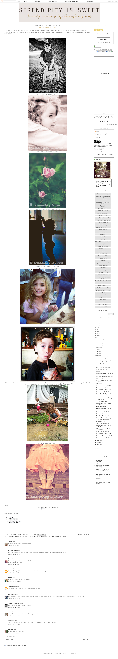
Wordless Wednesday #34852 (103, 386)
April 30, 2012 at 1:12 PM (14, 590)
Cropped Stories (12, 569)
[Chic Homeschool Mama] (48, 509)
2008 (96, 453)
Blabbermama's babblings (16, 536)
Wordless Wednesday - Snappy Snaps (104, 403)
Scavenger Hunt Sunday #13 (103, 437)
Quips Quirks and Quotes (102, 263)
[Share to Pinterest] (45, 535)
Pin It (6, 505)
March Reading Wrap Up (101, 477)
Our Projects (102, 248)
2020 (96, 321)
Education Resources (101, 213)
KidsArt (102, 234)
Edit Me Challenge (100, 421)
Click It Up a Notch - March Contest (104, 436)
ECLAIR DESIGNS (56, 653)
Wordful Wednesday (102, 288)
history (102, 299)
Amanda (10, 541)
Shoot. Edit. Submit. (101, 378)
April (97, 355)
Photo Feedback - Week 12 (102, 357)
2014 (96, 333)
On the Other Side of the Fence (103, 365)
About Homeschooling (102, 194)
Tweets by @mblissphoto (100, 138)
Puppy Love (102, 260)
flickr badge (114, 124)
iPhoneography (100, 363)
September (99, 345)
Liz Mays (10, 577)
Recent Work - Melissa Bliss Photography (102, 466)
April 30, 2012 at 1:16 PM (14, 598)
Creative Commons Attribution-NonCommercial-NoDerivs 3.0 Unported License (103, 146)
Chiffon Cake (99, 461)
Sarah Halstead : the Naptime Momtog (103, 475)
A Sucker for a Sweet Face (102, 423)
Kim (9, 559)
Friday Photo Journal (102, 222)
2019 (96, 323)
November (99, 341)
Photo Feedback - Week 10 (102, 388)
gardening (101, 297)
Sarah (19, 383)
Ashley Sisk (11, 612)
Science (102, 270)
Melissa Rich (108, 143)
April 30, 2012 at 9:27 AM (14, 554)
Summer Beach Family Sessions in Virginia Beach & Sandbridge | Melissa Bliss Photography (104, 469)
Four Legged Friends (102, 218)
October (98, 343)
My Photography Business (72, 1)
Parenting (101, 253)
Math (102, 239)
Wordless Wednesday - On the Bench (103, 425)
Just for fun (101, 232)
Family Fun (101, 215)
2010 (96, 449)
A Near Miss (99, 383)
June (97, 351)
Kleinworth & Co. (100, 460)
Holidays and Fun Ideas (101, 227)
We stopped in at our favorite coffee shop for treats (48, 268)
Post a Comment (11, 636)
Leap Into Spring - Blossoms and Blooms (104, 381)
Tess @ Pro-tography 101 (14, 603)
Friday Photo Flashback (102, 220)
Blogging (102, 206)
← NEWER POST (9, 639)
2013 (96, 335)
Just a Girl (98, 371)
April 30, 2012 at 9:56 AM (14, 564)
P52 (102, 251)
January (98, 444)
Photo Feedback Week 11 (102, 369)
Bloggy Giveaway (102, 208)
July (97, 349)
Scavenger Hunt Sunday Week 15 (104, 392)
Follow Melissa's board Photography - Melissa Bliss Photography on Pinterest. (103, 117)
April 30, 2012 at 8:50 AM (14, 545)
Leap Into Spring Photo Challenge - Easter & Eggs (104, 398)
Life (26, 536)
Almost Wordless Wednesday (103, 196)
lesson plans (102, 307)
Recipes (102, 267)
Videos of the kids (102, 285)
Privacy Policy (90, 1)
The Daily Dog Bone (102, 274)
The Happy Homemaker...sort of (57, 536)
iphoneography (102, 304)
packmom (10, 629)
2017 (96, 327)
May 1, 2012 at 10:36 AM (14, 633)
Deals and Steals (102, 210)
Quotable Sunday (102, 265)
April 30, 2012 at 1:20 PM (14, 607)
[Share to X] (41, 535)
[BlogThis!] (40, 535)
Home (25, 1)
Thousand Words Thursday (101, 280)
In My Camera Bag (53, 1)
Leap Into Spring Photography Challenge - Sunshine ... (103, 418)
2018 (96, 325)
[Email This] (38, 535)
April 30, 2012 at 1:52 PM (14, 616)
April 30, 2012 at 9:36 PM (14, 624)
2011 (96, 447)
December (99, 339)
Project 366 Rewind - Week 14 (103, 434)
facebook (102, 295)
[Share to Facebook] (43, 535)
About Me (37, 1)
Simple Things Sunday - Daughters (104, 361)
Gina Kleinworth (12, 586)
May (97, 353)
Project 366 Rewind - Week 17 (103, 359)
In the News (102, 229)
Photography (36, 536)
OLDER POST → (86, 639)
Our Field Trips (101, 246)
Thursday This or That (101, 401)
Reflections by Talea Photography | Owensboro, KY (104, 483)
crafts (101, 292)
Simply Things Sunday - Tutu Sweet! (104, 394)
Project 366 (44, 536)
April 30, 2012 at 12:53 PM (14, 581)
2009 (96, 451)
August (98, 347)
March (98, 440)
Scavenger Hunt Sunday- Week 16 (104, 376)
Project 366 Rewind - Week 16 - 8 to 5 (104, 373)
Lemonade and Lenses (101, 481)
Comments (98, 134)
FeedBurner (107, 42)
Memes (29, 536)
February (98, 442)
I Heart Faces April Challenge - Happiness (103, 429)
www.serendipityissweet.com (101, 151)
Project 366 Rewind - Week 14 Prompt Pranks (103, 409)
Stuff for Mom (101, 272)
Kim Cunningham (12, 550)
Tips (102, 283)
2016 (96, 329)
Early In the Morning (101, 406)
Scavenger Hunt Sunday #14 (103, 412)
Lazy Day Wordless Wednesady (104, 367)
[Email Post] (35, 534)
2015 (96, 331)
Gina (46, 507)
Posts (97, 131)
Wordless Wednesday (101, 290)
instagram (101, 302)
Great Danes (102, 225)
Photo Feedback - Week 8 (102, 431)
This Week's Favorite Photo (102, 416)
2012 (96, 337)
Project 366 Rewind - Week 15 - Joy (104, 390)
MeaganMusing (12, 594)
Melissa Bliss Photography (101, 241)
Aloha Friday (101, 200)
